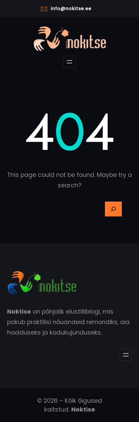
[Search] (113, 209)
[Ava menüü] (69, 62)
